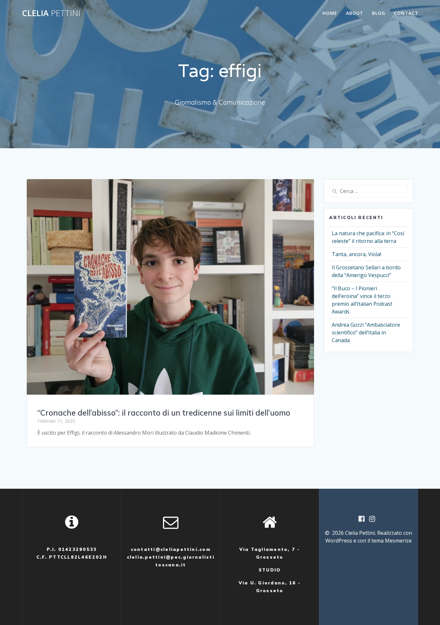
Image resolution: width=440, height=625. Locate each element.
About (354, 13)
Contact (406, 13)
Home (329, 13)
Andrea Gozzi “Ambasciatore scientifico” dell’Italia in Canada (366, 332)
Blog (378, 13)
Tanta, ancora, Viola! (356, 254)
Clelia (51, 13)
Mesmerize (398, 540)
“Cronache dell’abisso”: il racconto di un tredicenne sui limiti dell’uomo (163, 413)
